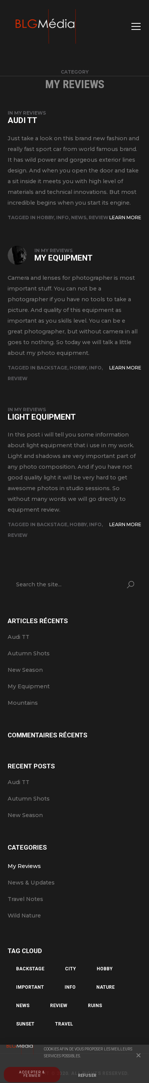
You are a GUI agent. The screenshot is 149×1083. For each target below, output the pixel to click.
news (78, 217)
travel (64, 1024)
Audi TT (22, 120)
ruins (95, 1005)
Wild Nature (24, 915)
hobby (45, 217)
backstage (52, 368)
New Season (25, 669)
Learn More (125, 217)
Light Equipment (42, 417)
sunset (25, 1024)
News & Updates (31, 882)
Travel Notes (25, 899)
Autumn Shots (29, 653)
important (30, 987)
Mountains (23, 702)
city (70, 968)
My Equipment (63, 258)
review (99, 217)
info (62, 217)
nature (105, 987)
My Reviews (30, 113)
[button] (138, 1055)
